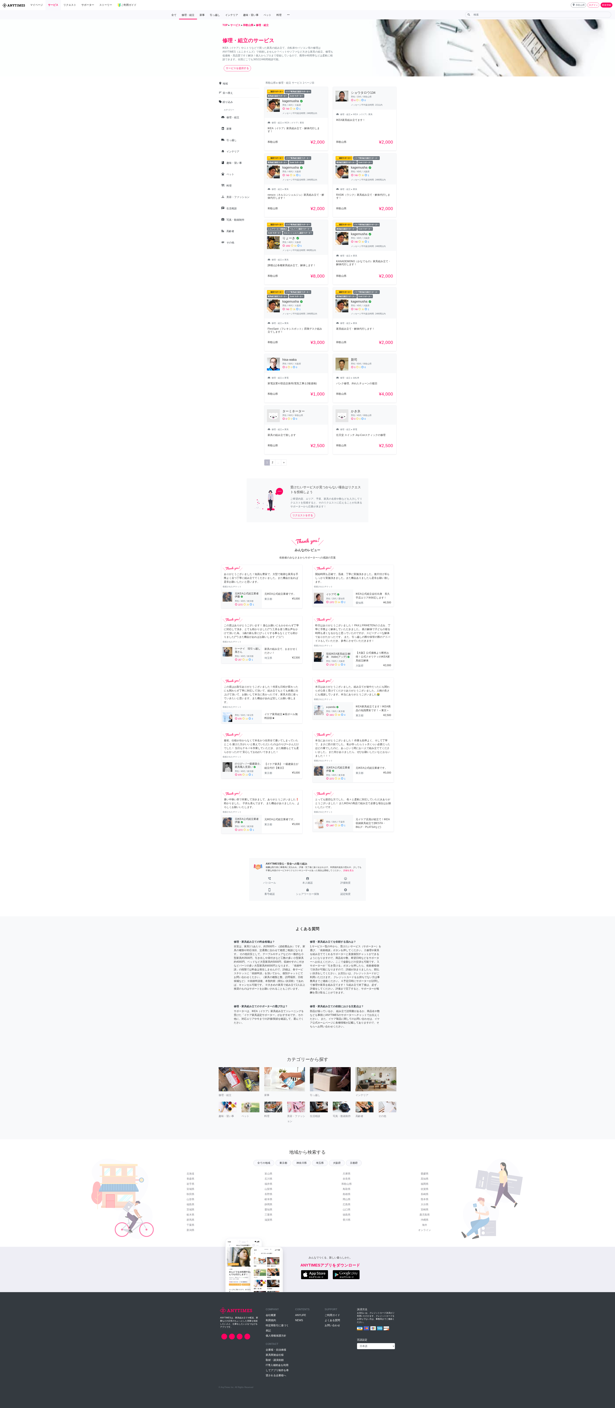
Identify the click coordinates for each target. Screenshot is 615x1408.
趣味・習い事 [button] (250, 15)
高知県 (424, 1178)
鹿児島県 (424, 1214)
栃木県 (190, 1214)
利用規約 (271, 1320)
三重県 (268, 1214)
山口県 (346, 1209)
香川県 (346, 1219)
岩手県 (190, 1184)
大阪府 (337, 1163)
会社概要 (271, 1315)
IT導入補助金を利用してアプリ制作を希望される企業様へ (277, 1370)
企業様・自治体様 (276, 1349)
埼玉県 (320, 1163)
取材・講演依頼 (275, 1360)
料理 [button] (279, 15)
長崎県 (424, 1194)
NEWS (299, 1320)
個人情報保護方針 (276, 1335)
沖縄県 (424, 1219)
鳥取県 (346, 1189)
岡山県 (346, 1199)
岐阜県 (268, 1199)
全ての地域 (263, 1163)
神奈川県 (301, 1163)
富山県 (268, 1173)
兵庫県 (346, 1173)
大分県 (424, 1204)
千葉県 (190, 1225)
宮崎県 (424, 1209)
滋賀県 (268, 1219)
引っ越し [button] (215, 15)
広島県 (346, 1204)
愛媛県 (424, 1173)
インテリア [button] (231, 15)
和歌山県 (346, 1184)
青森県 (190, 1178)
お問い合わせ (332, 1325)
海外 (424, 1225)
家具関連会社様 (275, 1355)
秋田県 (190, 1194)
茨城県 (190, 1209)
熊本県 (424, 1199)
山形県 (190, 1199)
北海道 (190, 1173)
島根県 (346, 1194)
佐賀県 (424, 1189)
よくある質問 (332, 1320)
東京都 (283, 1163)
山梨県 (268, 1189)
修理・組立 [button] (188, 15)
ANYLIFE (300, 1315)
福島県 (190, 1204)
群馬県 (190, 1219)
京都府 (354, 1163)
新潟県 (190, 1230)
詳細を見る (348, 870)
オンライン (424, 1230)
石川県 (268, 1178)
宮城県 (190, 1189)
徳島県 (346, 1214)
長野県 (268, 1194)
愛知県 (268, 1209)
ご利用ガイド (332, 1315)
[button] (578, 5)
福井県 (268, 1184)
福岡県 (424, 1184)
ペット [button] (267, 15)
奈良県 (346, 1178)
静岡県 (268, 1204)
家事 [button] (202, 15)
